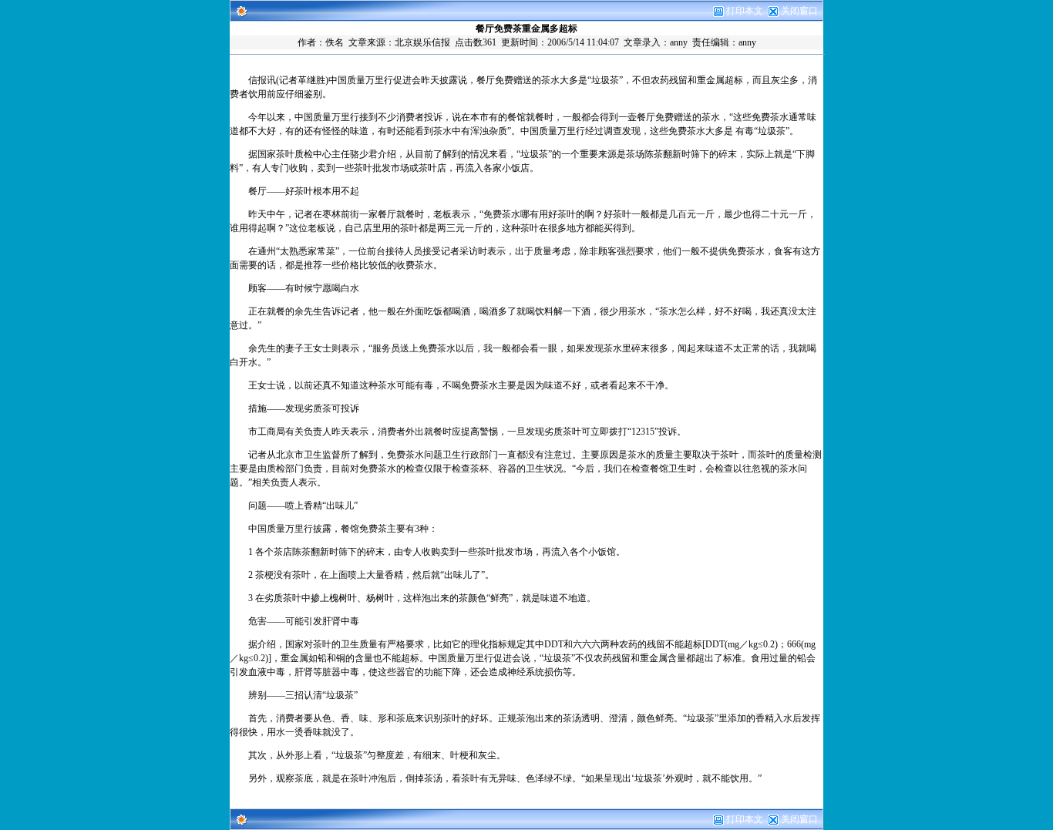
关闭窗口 (799, 10)
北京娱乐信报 (422, 42)
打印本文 (743, 10)
